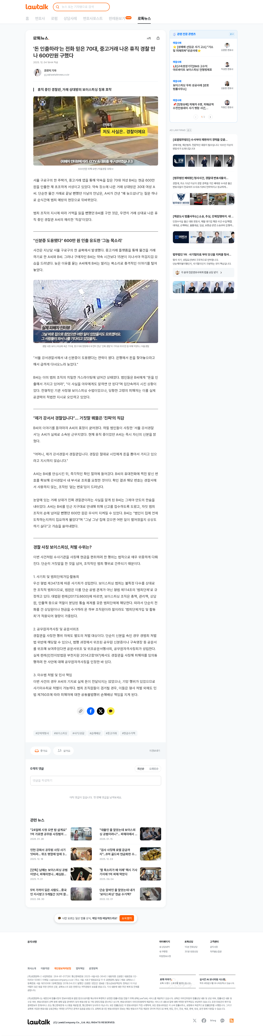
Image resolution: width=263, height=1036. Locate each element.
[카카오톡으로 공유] (111, 711)
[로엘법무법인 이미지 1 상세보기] (179, 161)
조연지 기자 (50, 70)
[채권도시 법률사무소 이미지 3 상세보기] (214, 237)
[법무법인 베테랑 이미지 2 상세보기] (199, 199)
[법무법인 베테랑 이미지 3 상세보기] (217, 199)
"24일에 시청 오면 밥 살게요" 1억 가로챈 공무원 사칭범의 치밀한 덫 (48, 832)
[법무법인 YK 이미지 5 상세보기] (230, 287)
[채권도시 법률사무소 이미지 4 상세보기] (231, 237)
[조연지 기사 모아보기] (37, 72)
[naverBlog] (213, 1020)
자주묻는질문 (216, 951)
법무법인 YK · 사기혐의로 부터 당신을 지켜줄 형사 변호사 (201, 254)
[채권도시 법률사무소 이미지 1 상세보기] (181, 237)
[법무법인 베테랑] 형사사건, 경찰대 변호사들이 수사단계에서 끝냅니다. (199, 178)
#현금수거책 (128, 733)
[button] (203, 49)
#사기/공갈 (78, 733)
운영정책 (93, 968)
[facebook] (204, 1020)
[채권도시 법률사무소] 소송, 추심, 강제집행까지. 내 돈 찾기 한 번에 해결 (203, 216)
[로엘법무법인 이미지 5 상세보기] (230, 161)
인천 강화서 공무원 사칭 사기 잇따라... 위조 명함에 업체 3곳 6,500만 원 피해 (48, 852)
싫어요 (66, 750)
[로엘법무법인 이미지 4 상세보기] (217, 161)
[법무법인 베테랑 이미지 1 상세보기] (181, 199)
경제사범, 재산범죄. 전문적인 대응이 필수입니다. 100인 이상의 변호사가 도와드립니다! (203, 147)
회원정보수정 (165, 956)
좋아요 (43, 750)
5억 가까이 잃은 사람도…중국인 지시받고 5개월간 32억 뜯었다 (48, 892)
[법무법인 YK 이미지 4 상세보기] (217, 287)
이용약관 (45, 968)
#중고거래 (111, 733)
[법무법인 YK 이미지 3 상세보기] (204, 287)
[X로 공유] (101, 711)
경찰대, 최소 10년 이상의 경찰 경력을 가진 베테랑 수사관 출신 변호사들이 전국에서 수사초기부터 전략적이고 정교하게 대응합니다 (202, 185)
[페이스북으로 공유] (91, 711)
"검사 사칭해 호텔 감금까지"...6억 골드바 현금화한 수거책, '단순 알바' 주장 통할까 (118, 852)
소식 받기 (127, 918)
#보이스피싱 (60, 733)
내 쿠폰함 (163, 951)
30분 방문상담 (191, 951)
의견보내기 (154, 750)
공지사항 (214, 947)
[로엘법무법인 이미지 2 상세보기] (191, 161)
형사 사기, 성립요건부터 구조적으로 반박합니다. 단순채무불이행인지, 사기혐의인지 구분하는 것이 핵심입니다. (202, 261)
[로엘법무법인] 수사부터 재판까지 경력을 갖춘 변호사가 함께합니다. (199, 140)
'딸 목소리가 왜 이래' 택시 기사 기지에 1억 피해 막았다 (118, 872)
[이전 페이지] (195, 117)
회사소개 (32, 968)
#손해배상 (95, 733)
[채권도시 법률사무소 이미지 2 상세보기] (197, 237)
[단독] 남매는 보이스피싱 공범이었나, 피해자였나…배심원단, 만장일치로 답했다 (49, 872)
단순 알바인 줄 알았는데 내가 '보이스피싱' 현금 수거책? (117, 892)
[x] (195, 1020)
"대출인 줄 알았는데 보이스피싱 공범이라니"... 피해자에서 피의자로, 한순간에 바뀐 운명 (119, 832)
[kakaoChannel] (222, 1020)
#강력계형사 (42, 733)
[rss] (231, 1020)
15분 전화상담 (191, 947)
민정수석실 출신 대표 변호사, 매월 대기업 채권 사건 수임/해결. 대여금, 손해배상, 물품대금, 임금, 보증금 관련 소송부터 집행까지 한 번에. (203, 223)
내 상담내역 (164, 947)
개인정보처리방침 (62, 968)
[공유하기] (158, 38)
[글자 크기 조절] (149, 38)
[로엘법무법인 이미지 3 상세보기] (204, 161)
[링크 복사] (81, 711)
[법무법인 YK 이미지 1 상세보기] (179, 287)
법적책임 (80, 968)
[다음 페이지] (210, 117)
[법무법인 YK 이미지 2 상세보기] (191, 287)
